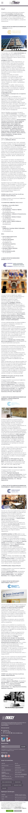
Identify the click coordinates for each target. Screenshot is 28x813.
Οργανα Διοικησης (6, 770)
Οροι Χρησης (18, 772)
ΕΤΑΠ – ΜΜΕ (4, 796)
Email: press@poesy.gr (17, 733)
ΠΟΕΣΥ (14, 2)
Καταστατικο (5, 765)
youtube (9, 756)
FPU (20, 797)
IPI (20, 800)
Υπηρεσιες (17, 765)
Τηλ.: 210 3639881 (7, 733)
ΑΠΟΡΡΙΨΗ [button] (18, 810)
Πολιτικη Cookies (19, 776)
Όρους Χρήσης (18, 807)
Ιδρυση (3, 763)
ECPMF (20, 795)
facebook (2, 756)
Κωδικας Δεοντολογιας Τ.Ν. (6, 776)
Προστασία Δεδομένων (6, 808)
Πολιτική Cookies (17, 808)
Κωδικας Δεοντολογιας (5, 773)
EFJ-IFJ (16, 763)
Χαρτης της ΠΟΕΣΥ (20, 770)
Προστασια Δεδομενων (21, 774)
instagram (5, 756)
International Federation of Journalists (8, 739)
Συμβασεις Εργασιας (7, 778)
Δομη (3, 767)
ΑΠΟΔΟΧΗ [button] (10, 810)
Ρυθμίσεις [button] (24, 808)
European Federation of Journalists (3, 739)
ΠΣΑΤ (3, 799)
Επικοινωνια (18, 767)
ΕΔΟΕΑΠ (3, 794)
